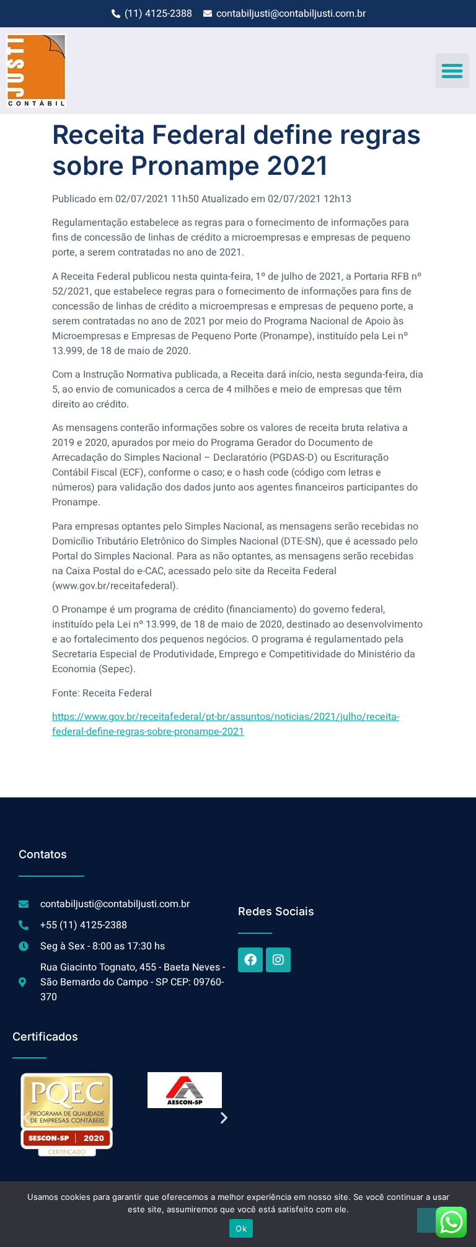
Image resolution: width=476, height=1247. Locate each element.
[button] (452, 70)
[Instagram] (278, 959)
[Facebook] (250, 959)
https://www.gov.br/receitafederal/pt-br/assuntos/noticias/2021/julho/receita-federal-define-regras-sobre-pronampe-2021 (225, 724)
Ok (241, 1228)
